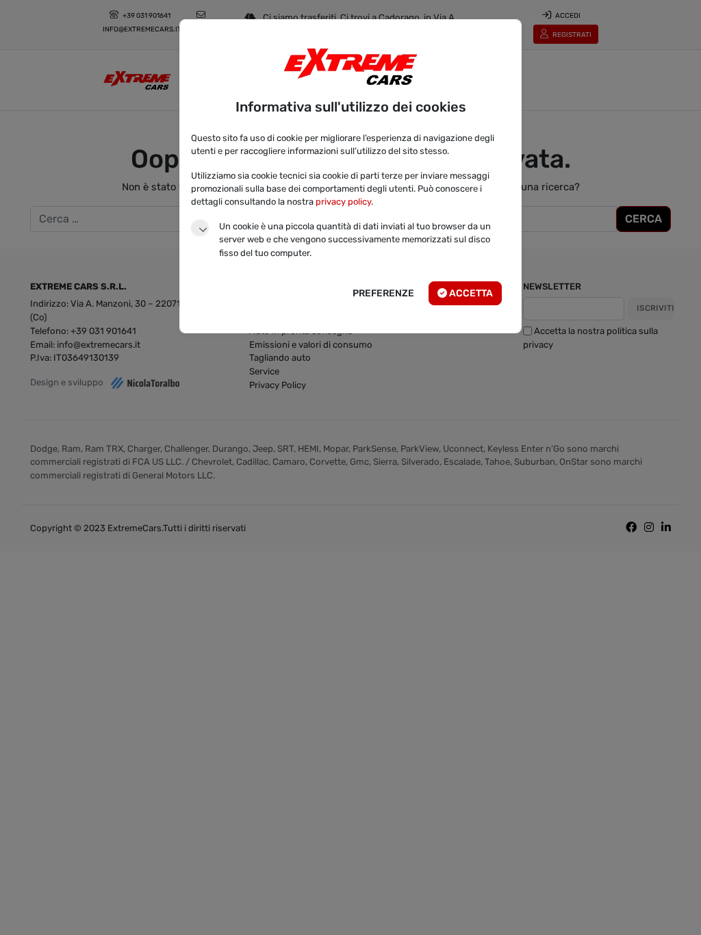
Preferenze (383, 293)
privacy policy (343, 201)
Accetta (470, 293)
